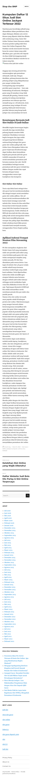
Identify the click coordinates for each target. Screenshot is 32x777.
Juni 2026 (7, 513)
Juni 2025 (7, 543)
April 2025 (8, 548)
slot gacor (5, 724)
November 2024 (10, 560)
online (20, 448)
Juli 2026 (7, 511)
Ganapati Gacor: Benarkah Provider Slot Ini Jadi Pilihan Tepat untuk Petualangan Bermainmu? (16, 675)
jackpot (8, 448)
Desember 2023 (9, 587)
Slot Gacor (25, 447)
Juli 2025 (7, 540)
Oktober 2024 (9, 562)
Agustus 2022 (9, 626)
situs (23, 448)
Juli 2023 (7, 599)
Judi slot (5, 749)
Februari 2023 (9, 612)
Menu (27, 6)
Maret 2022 (8, 639)
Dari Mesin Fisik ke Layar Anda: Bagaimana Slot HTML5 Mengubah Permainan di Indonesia (16, 692)
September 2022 (10, 624)
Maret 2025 (8, 550)
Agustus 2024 (9, 567)
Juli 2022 (7, 629)
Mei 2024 (7, 575)
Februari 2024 (9, 582)
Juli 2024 (7, 570)
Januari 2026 (8, 525)
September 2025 (10, 535)
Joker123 (5, 729)
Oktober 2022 (9, 621)
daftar (4, 448)
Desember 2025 (9, 528)
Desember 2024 (9, 557)
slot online (6, 720)
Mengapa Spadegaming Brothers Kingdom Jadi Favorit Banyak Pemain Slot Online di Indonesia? (16, 668)
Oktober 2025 (9, 533)
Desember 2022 (9, 617)
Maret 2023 (8, 609)
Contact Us (6, 766)
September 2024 (10, 565)
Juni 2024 (7, 572)
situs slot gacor (7, 715)
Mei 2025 (7, 545)
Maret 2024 (8, 580)
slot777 (5, 744)
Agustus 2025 (9, 538)
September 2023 (10, 594)
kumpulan (14, 448)
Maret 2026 (8, 520)
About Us (5, 762)
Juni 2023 (7, 602)
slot (3, 739)
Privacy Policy (7, 757)
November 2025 (10, 530)
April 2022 (8, 636)
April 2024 (8, 577)
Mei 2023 (7, 604)
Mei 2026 (7, 516)
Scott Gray (8, 447)
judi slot (5, 710)
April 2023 (7, 607)
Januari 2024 (8, 585)
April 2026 (8, 518)
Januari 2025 (8, 555)
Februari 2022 (9, 641)
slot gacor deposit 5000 (10, 734)
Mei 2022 (7, 634)
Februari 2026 (9, 523)
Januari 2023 (8, 614)
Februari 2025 (9, 552)
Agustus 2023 (9, 597)
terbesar (4, 450)
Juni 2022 (7, 631)
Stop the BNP (9, 6)
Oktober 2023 (9, 592)
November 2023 (9, 589)
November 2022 (10, 619)
